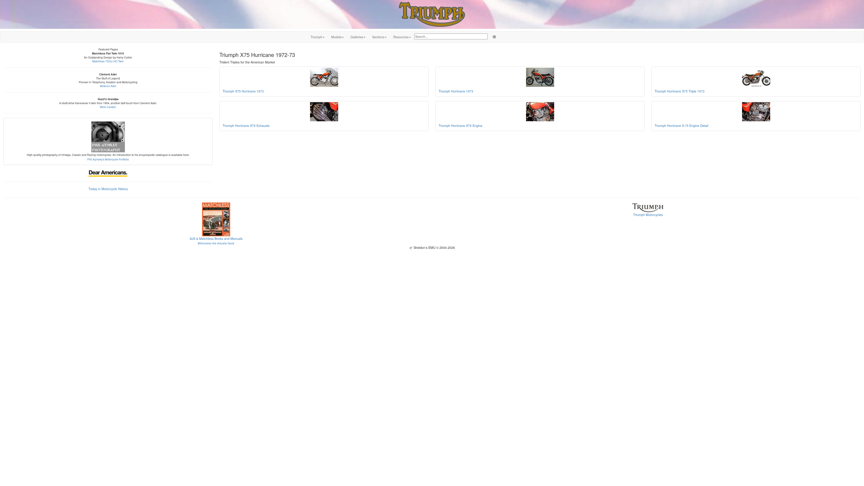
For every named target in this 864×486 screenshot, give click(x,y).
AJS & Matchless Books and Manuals (216, 238)
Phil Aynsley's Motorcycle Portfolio (108, 159)
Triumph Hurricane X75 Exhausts (246, 125)
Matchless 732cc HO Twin (108, 61)
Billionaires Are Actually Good (216, 243)
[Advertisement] (432, 281)
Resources (401, 37)
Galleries (357, 37)
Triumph (316, 37)
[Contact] (493, 37)
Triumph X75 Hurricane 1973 (243, 91)
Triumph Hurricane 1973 (456, 91)
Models (336, 37)
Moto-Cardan (108, 107)
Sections (378, 37)
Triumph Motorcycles (648, 214)
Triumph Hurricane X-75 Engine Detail (681, 125)
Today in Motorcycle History (108, 189)
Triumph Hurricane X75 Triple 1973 (679, 91)
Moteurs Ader (108, 86)
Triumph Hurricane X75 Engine (460, 125)
